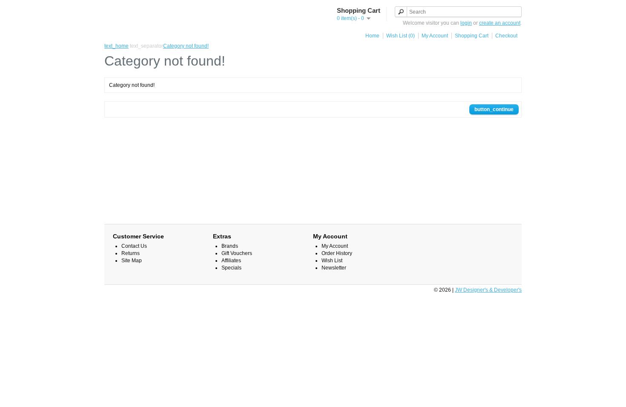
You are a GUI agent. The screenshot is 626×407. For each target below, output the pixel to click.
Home (372, 36)
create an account (499, 23)
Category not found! (186, 46)
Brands (229, 246)
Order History (337, 253)
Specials (231, 268)
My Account (435, 36)
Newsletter (334, 268)
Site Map (131, 261)
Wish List (332, 261)
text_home (116, 46)
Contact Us (134, 246)
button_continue (494, 109)
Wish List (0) (400, 36)
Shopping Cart (471, 36)
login (466, 23)
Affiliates (231, 261)
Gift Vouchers (236, 253)
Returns (130, 253)
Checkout (506, 36)
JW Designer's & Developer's (488, 290)
